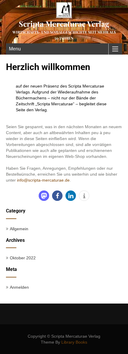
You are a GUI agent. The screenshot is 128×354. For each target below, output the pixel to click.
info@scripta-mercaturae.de (43, 180)
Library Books (74, 342)
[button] (44, 196)
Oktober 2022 (23, 257)
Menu (15, 48)
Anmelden (19, 287)
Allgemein (19, 228)
